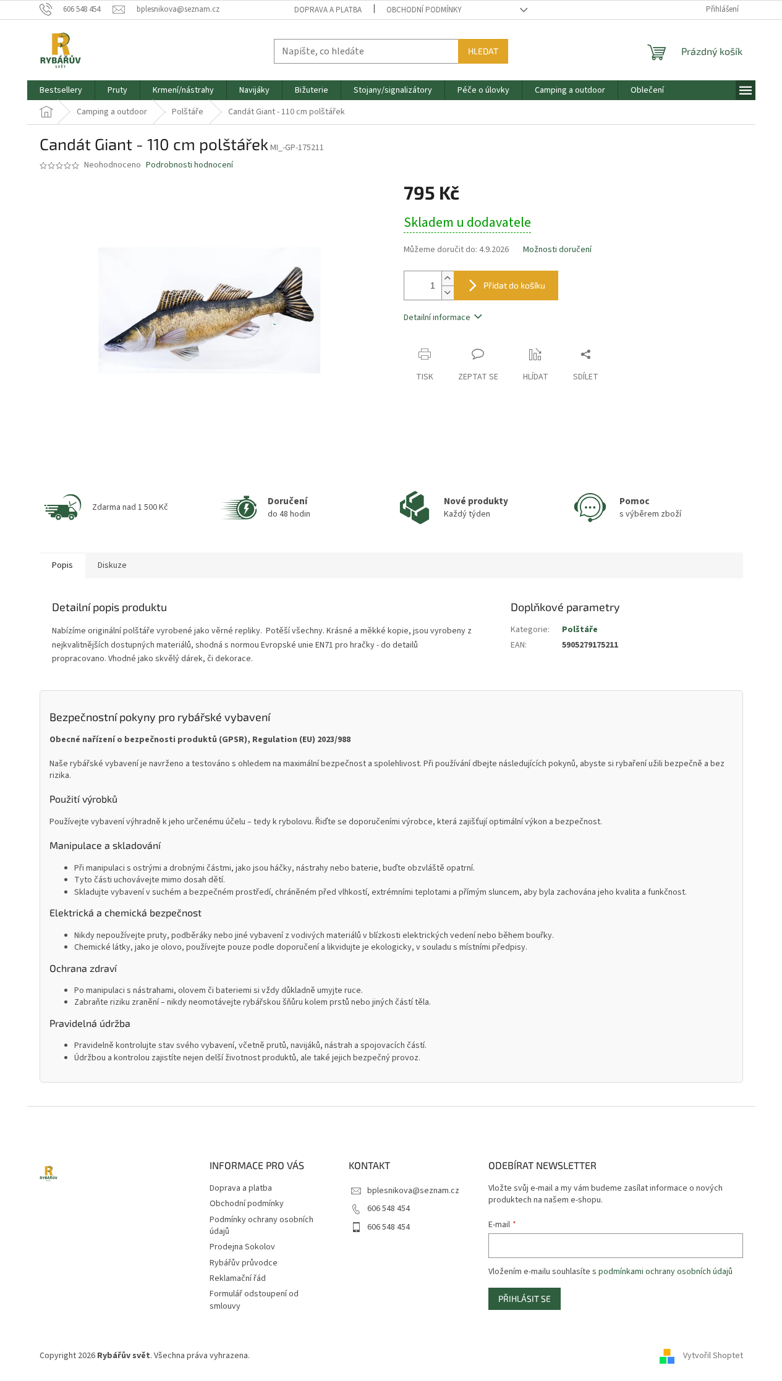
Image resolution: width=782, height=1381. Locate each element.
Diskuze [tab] (112, 565)
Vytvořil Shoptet (713, 1355)
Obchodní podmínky (424, 9)
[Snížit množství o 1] (447, 292)
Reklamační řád (238, 1278)
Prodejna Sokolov (242, 1247)
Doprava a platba (328, 9)
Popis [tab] (62, 565)
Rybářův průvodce (244, 1263)
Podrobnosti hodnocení (189, 165)
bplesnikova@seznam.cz (413, 1191)
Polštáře (580, 629)
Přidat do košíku (514, 285)
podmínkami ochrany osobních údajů (665, 1271)
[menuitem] (61, 90)
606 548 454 (388, 1208)
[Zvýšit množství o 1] (447, 278)
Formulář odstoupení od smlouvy (254, 1300)
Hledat (483, 51)
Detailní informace (437, 317)
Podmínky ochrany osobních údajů (261, 1226)
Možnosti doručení (557, 250)
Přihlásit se (524, 1298)
